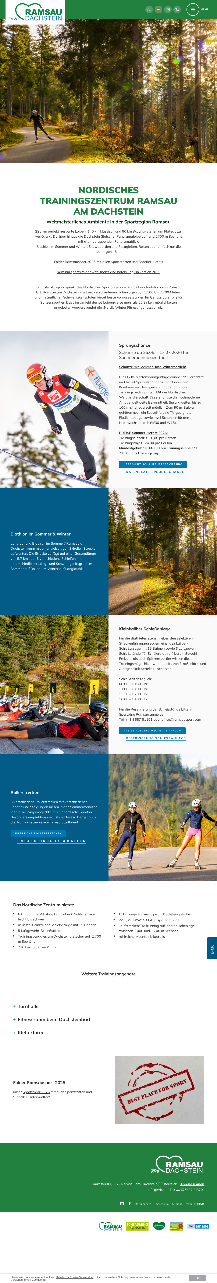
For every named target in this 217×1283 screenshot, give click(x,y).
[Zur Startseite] (149, 9)
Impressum (161, 1203)
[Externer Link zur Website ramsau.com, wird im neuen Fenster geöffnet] (110, 1226)
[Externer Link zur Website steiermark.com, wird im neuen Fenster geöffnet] (159, 1226)
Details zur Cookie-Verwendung (75, 1277)
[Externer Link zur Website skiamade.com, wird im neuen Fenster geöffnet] (198, 1226)
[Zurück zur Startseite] (35, 12)
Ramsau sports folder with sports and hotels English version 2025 (108, 272)
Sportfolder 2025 (36, 1092)
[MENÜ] (192, 9)
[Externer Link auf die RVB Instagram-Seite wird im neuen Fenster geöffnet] (122, 1204)
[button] (153, 464)
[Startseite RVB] (177, 1164)
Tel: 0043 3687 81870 (186, 1190)
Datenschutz (143, 1203)
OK (198, 1278)
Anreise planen (192, 1184)
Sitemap (177, 1203)
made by (191, 1203)
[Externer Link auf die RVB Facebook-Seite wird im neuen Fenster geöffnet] (129, 1204)
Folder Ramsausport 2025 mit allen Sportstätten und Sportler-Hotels (108, 262)
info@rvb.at (156, 1190)
